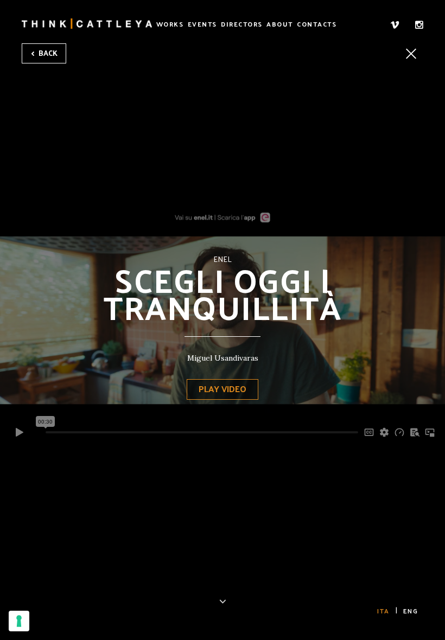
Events (202, 24)
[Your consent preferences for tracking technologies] (19, 621)
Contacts (316, 24)
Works (170, 24)
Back (47, 53)
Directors (242, 24)
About (279, 24)
